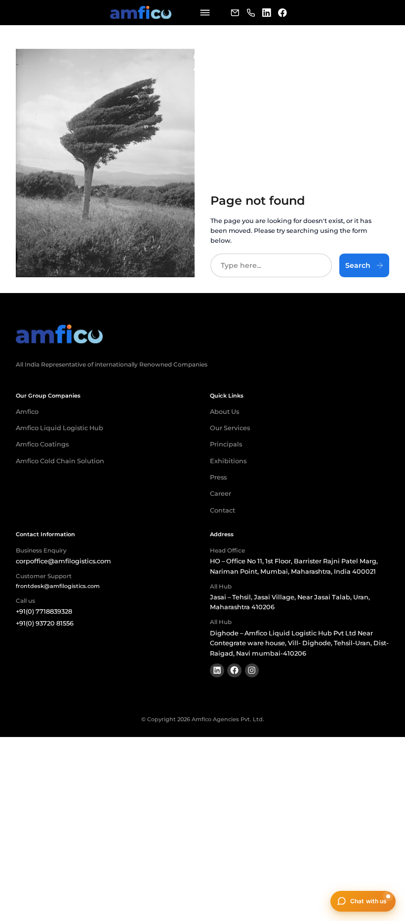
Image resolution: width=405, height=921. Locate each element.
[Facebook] (282, 12)
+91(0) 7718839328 (44, 611)
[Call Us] (250, 12)
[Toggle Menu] (204, 13)
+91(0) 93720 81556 (45, 623)
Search (357, 265)
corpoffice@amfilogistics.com (63, 561)
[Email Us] (235, 12)
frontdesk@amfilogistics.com (58, 586)
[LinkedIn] (266, 12)
